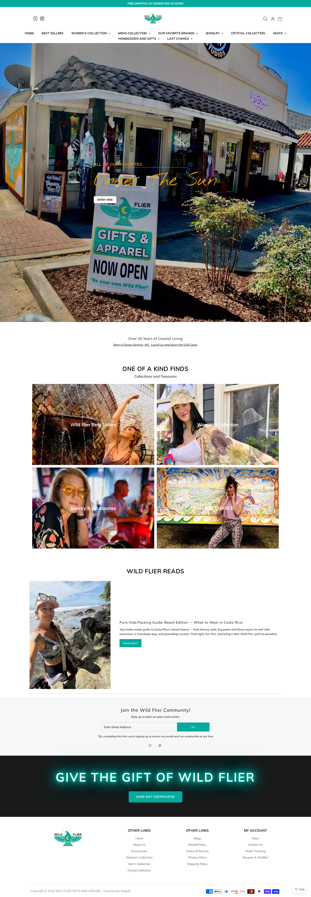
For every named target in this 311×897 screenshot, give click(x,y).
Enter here (105, 199)
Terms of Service (197, 851)
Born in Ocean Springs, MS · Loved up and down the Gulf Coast (155, 344)
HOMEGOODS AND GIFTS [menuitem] (137, 38)
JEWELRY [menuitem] (213, 33)
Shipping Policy (197, 864)
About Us (139, 844)
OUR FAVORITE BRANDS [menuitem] (176, 33)
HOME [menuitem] (29, 33)
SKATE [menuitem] (278, 33)
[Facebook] (35, 18)
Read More (130, 643)
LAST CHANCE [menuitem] (178, 38)
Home (139, 838)
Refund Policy (197, 844)
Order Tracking (255, 851)
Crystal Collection (139, 870)
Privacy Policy (197, 857)
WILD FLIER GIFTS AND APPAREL (78, 891)
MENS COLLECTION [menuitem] (133, 33)
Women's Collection (139, 857)
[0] (278, 18)
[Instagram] (42, 18)
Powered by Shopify (117, 891)
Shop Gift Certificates (155, 796)
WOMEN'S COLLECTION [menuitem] (89, 33)
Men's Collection (139, 864)
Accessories (139, 851)
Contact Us (255, 844)
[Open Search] (265, 18)
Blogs (197, 838)
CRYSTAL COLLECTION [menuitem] (248, 33)
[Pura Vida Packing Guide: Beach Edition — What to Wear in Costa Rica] (70, 635)
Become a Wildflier (256, 857)
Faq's (255, 838)
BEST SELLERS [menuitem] (53, 33)
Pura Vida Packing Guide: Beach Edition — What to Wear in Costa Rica (181, 622)
